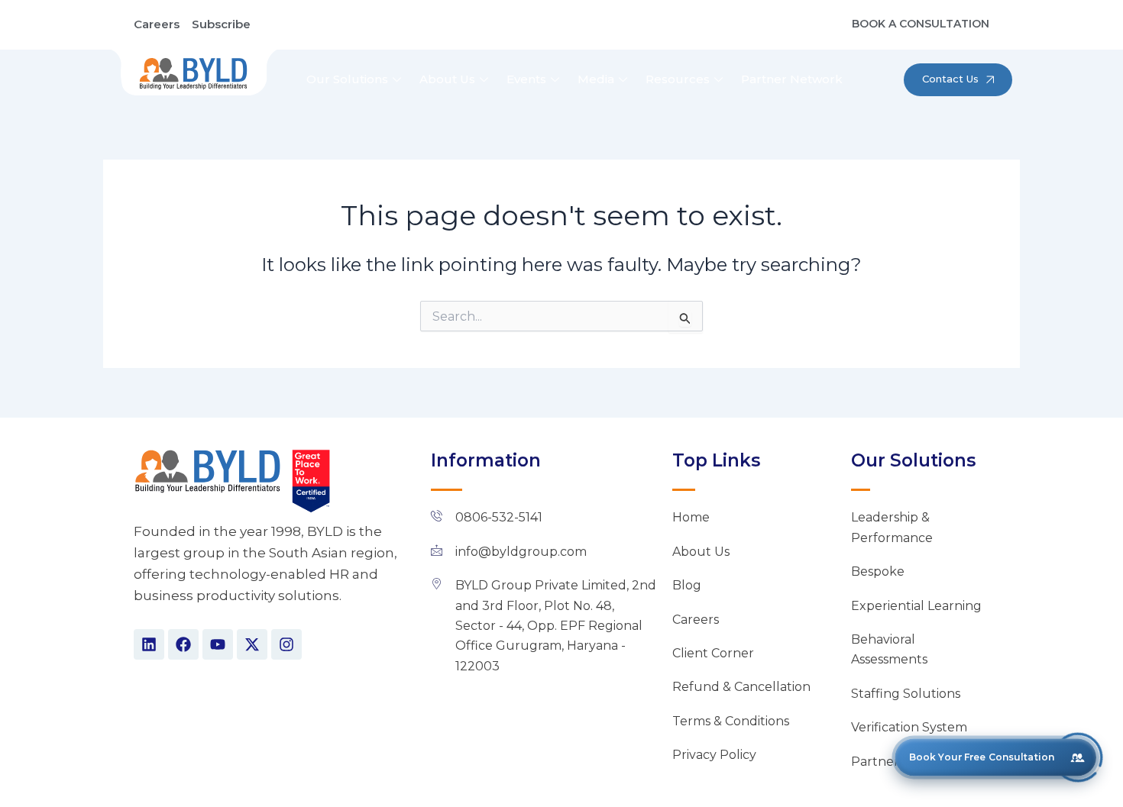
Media (596, 79)
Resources (678, 79)
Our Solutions (347, 79)
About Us (447, 79)
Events (526, 79)
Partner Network (792, 79)
